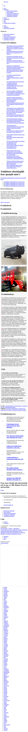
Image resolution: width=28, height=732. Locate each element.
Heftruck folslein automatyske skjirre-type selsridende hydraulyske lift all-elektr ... (15, 104)
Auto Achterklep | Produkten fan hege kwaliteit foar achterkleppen (15, 94)
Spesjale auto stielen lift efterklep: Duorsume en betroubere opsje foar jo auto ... (15, 62)
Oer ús (5, 17)
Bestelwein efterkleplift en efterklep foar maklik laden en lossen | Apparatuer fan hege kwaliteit (13, 409)
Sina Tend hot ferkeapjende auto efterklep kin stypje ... (15, 436)
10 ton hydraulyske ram (6, 530)
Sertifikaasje (6, 19)
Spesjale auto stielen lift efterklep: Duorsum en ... (14, 478)
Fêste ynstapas (10, 12)
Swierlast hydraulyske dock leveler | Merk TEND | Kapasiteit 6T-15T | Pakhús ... (15, 53)
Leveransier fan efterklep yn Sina (13, 534)
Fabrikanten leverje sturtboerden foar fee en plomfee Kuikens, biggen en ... (15, 115)
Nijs (5, 20)
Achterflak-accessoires (12, 16)
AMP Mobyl (16, 528)
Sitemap (10, 528)
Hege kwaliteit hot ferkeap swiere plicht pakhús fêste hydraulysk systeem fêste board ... (14, 166)
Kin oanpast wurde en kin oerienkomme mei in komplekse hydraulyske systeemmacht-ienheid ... (15, 157)
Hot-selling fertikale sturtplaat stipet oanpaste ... (15, 468)
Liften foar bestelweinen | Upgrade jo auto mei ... (14, 446)
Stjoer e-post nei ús (5, 202)
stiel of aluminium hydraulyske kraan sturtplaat (11, 532)
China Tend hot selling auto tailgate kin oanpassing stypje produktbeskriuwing (15, 147)
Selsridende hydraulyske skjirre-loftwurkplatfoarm (14, 530)
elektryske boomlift (16, 530)
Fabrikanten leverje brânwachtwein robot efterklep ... (13, 425)
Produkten (6, 9)
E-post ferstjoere (4, 543)
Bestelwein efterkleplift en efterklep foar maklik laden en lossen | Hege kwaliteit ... (15, 71)
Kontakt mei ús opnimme (9, 23)
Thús (5, 8)
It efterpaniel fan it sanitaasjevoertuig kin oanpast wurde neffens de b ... (15, 131)
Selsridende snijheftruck (12, 15)
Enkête (2, 490)
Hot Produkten (4, 528)
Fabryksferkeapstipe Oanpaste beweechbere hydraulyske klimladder (15, 122)
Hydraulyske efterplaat (12, 11)
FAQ (5, 21)
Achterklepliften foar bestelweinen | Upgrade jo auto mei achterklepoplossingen (15, 87)
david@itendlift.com (8, 505)
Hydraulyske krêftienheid (13, 13)
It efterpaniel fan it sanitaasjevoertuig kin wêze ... (15, 459)
